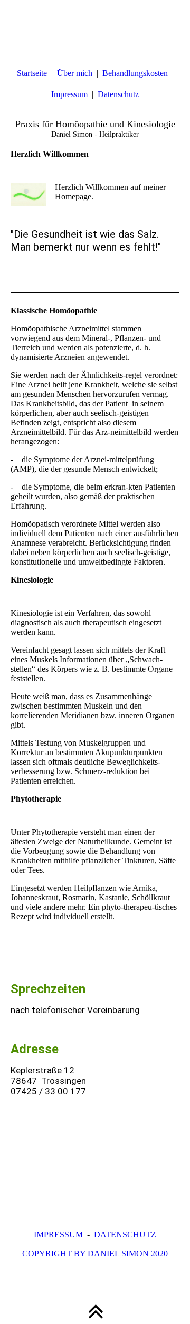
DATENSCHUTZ (125, 1234)
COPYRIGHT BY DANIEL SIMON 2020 (95, 1253)
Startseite (32, 73)
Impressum (69, 94)
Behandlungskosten (135, 73)
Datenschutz (118, 94)
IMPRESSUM (58, 1234)
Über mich (74, 73)
